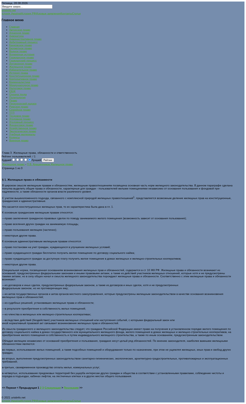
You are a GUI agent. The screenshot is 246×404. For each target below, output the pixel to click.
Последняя (71, 387)
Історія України (11, 13)
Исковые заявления (48, 13)
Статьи (76, 13)
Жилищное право (13, 164)
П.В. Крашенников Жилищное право (50, 164)
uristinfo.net (9, 10)
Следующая (53, 387)
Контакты (66, 13)
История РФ (28, 13)
